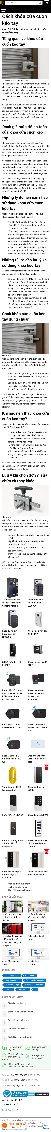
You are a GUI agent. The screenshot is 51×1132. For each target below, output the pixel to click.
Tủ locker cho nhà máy (34, 985)
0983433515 (19, 1080)
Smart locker (30, 975)
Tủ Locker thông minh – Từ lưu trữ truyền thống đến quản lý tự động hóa (12, 941)
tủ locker (9, 989)
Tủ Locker (21, 29)
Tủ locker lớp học (12, 985)
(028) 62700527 (21, 1085)
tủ (35, 989)
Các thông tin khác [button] (11, 1110)
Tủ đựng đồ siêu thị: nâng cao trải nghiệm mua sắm (37, 917)
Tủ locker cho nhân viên (35, 980)
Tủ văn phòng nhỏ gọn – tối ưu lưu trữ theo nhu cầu (12, 917)
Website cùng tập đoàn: (13, 1100)
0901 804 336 (27, 1067)
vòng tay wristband (13, 980)
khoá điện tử (23, 989)
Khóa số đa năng (12, 975)
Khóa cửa (6, 84)
